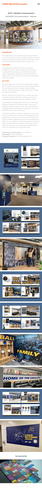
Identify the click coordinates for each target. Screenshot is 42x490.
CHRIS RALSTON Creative (14, 4)
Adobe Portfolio (24, 487)
